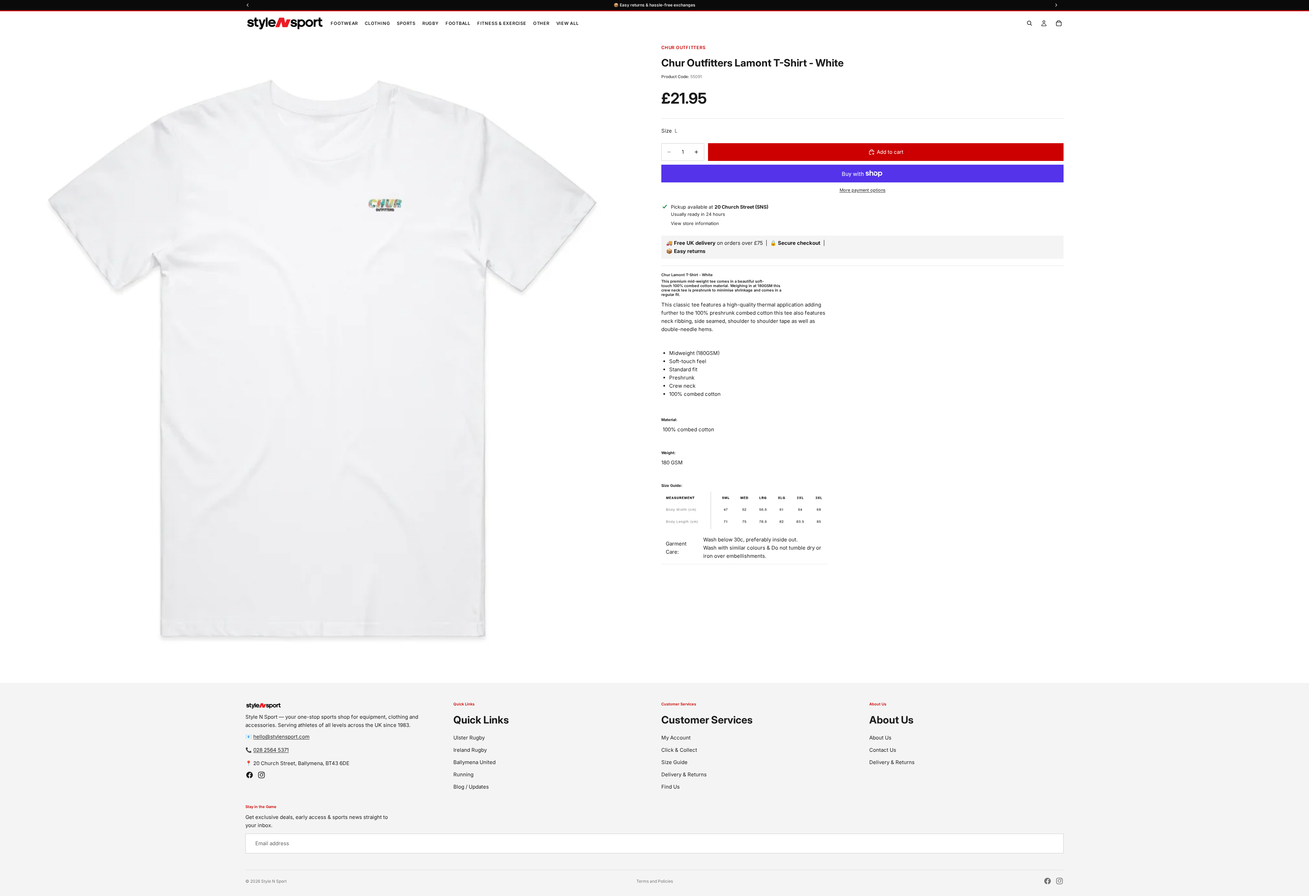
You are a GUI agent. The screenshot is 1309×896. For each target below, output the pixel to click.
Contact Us (882, 750)
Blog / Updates (471, 786)
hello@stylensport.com (281, 736)
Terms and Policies (654, 881)
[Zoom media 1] (324, 359)
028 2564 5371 (271, 750)
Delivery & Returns (684, 774)
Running (463, 774)
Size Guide (674, 762)
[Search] (1029, 23)
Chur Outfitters (683, 47)
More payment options (863, 190)
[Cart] (1058, 23)
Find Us (670, 786)
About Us (880, 737)
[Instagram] (261, 775)
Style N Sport (274, 881)
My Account (676, 737)
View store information (695, 223)
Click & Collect (679, 750)
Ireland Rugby (470, 750)
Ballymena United (474, 762)
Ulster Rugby (469, 737)
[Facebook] (249, 775)
